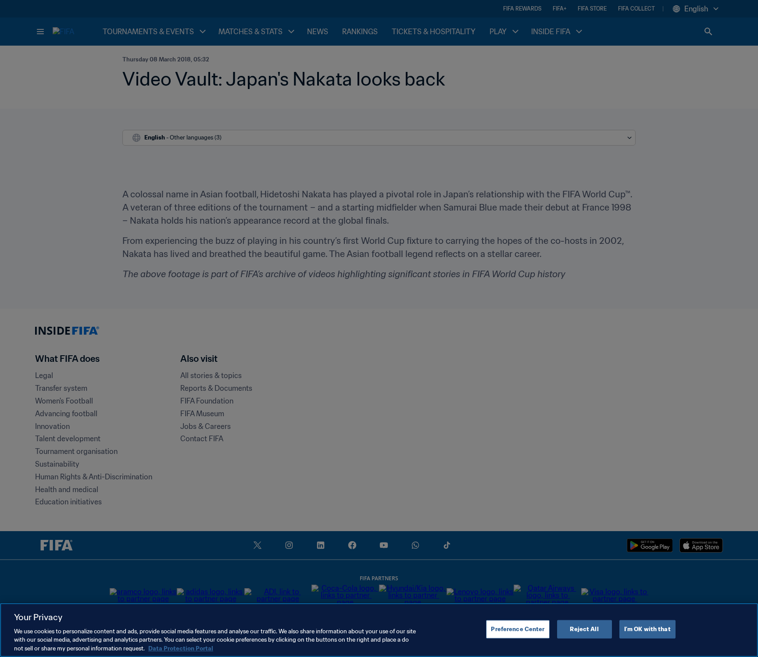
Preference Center (517, 629)
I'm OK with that (647, 629)
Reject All (584, 629)
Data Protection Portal (180, 648)
